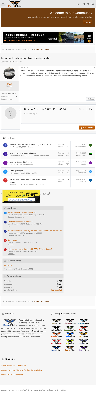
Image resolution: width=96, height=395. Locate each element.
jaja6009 (83, 181)
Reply (92, 99)
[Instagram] (86, 390)
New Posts (11, 208)
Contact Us (21, 366)
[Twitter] (93, 390)
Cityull (5, 62)
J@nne (12, 184)
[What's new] (88, 4)
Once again (12, 240)
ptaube (12, 164)
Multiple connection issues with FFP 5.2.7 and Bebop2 (30, 249)
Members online (14, 261)
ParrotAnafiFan (80, 147)
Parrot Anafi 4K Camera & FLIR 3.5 (22, 212)
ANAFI (30, 164)
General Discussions (41, 156)
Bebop (30, 147)
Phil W (12, 147)
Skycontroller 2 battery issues (23, 153)
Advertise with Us (8, 366)
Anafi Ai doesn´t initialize (21, 162)
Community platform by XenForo (25, 390)
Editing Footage (16, 171)
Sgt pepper (8, 265)
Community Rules (8, 370)
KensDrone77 (15, 156)
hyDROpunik (14, 173)
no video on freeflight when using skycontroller (30, 144)
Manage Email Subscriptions (12, 374)
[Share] (90, 67)
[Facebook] (82, 390)
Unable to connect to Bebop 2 (20, 221)
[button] (3, 4)
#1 (94, 67)
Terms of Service (23, 370)
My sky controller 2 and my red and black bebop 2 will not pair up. (35, 231)
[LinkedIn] (90, 390)
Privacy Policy (36, 370)
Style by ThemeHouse (59, 390)
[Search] (92, 4)
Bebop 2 (11, 226)
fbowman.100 (56, 290)
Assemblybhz (81, 155)
